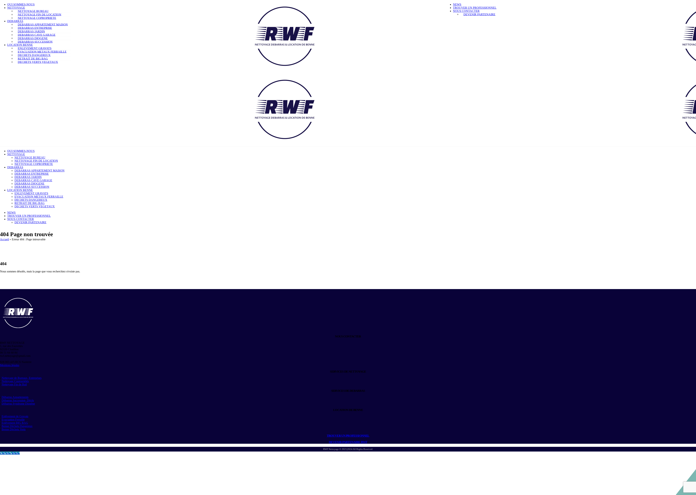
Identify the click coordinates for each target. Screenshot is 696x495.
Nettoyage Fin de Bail (14, 384)
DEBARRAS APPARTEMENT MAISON (43, 24)
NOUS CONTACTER (466, 10)
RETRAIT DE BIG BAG (33, 58)
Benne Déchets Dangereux (17, 426)
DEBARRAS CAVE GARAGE (36, 34)
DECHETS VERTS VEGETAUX (38, 61)
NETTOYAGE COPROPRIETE (37, 17)
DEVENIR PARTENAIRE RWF (348, 442)
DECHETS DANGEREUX (34, 55)
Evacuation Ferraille (13, 419)
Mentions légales (9, 365)
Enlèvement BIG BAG (15, 422)
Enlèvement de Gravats (15, 416)
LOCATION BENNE (20, 44)
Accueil (4, 239)
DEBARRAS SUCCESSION (35, 41)
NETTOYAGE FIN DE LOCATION (39, 14)
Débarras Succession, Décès (18, 400)
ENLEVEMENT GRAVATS (34, 48)
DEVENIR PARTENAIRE (479, 14)
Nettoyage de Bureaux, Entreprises (22, 377)
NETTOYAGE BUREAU (33, 10)
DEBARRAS (15, 21)
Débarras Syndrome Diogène (18, 403)
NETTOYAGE (16, 7)
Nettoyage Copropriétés (15, 381)
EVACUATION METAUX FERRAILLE (42, 51)
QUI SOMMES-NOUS (21, 4)
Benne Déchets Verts (14, 429)
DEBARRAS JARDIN (31, 31)
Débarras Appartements (15, 397)
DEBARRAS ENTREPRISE (35, 27)
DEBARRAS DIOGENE (33, 38)
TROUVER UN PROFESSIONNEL (474, 7)
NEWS (457, 4)
